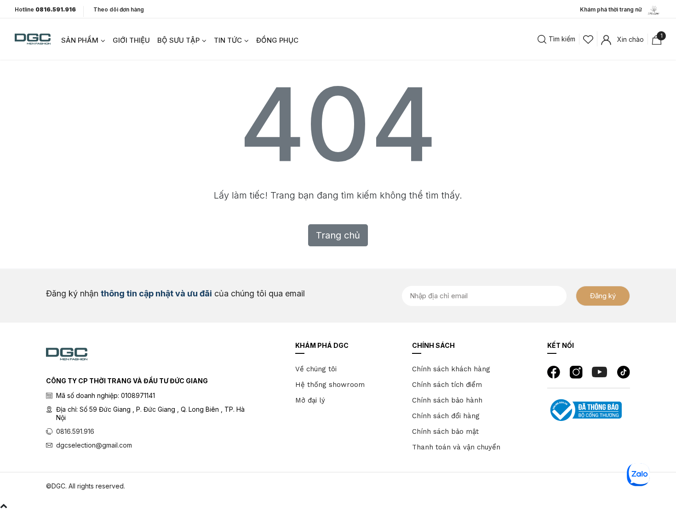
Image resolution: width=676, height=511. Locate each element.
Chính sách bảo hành (447, 400)
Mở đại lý (310, 400)
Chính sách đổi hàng (446, 416)
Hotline (45, 9)
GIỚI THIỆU (131, 40)
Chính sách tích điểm (447, 384)
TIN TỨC (228, 40)
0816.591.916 (75, 431)
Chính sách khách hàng (451, 369)
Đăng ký (603, 295)
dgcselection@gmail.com (94, 445)
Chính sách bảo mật (445, 431)
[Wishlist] (588, 39)
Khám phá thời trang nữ (613, 9)
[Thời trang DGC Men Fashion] (33, 38)
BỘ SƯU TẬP (178, 40)
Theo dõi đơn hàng (118, 9)
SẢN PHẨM (79, 40)
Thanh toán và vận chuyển (456, 447)
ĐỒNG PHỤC (277, 40)
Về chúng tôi (316, 369)
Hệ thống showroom (330, 384)
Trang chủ (338, 235)
